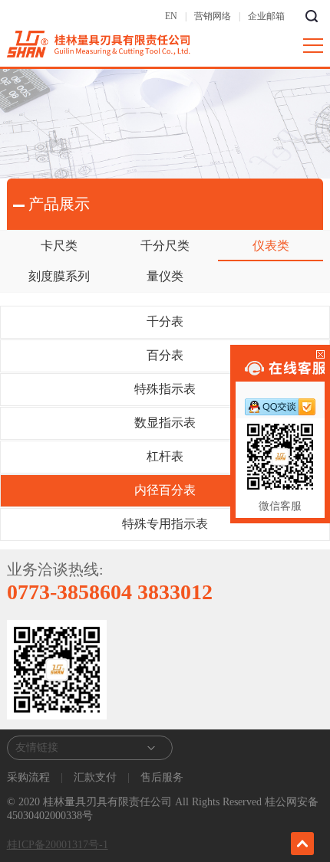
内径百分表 (165, 490)
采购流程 (30, 777)
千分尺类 (165, 245)
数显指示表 (165, 422)
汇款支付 (95, 777)
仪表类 (270, 245)
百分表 (165, 355)
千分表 (165, 321)
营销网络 (212, 16)
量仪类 (165, 276)
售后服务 (160, 777)
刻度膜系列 (59, 276)
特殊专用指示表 (165, 523)
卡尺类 (59, 245)
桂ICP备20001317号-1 (57, 845)
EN (171, 16)
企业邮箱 (266, 16)
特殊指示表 (165, 388)
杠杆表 (165, 456)
